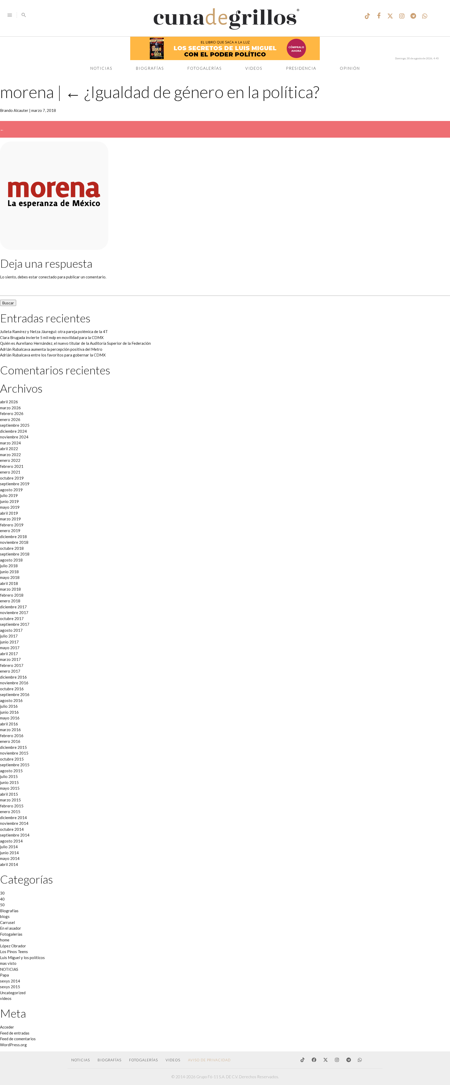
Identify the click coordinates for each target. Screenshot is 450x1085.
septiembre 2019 (14, 483)
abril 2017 (9, 653)
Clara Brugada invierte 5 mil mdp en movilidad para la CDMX (52, 337)
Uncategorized (13, 992)
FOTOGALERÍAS (143, 1060)
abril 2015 (9, 794)
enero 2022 (10, 460)
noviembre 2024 (14, 437)
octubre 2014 (12, 829)
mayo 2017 (10, 647)
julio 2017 (9, 636)
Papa (4, 975)
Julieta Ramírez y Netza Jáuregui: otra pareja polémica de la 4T (54, 331)
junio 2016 (9, 712)
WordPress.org (13, 1044)
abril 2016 (9, 724)
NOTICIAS (9, 969)
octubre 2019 (12, 478)
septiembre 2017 (14, 624)
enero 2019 (10, 530)
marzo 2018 (10, 589)
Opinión (350, 68)
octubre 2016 (12, 688)
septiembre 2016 (14, 694)
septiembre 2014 (14, 835)
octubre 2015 (12, 759)
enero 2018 (10, 600)
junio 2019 (9, 501)
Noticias (101, 68)
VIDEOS (173, 1060)
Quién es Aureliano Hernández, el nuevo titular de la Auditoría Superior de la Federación (75, 343)
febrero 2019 (11, 524)
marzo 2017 (10, 659)
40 (2, 899)
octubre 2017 (12, 618)
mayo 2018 (10, 577)
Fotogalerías (205, 68)
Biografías (150, 68)
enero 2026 (10, 419)
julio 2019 (9, 495)
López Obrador (13, 945)
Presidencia (301, 68)
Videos (253, 68)
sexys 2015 (10, 986)
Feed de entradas (14, 1033)
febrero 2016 (11, 735)
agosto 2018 (11, 560)
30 (2, 893)
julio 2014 (9, 846)
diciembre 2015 (13, 747)
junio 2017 (9, 642)
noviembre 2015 (14, 753)
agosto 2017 (11, 630)
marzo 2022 (10, 454)
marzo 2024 (10, 443)
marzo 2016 (10, 729)
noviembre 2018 (14, 542)
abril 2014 (9, 864)
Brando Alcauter (14, 110)
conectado (48, 277)
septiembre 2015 (14, 764)
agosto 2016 (11, 700)
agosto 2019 (11, 489)
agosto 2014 (11, 841)
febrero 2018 (11, 595)
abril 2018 (9, 583)
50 (2, 904)
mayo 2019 (10, 507)
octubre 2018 (12, 548)
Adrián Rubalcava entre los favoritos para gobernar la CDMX (53, 355)
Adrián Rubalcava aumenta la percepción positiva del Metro (51, 349)
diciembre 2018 (13, 536)
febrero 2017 (11, 665)
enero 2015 (10, 811)
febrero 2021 (11, 466)
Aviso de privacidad (209, 1060)
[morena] (54, 248)
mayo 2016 (10, 718)
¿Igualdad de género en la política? (192, 91)
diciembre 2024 (13, 431)
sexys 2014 (10, 981)
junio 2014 (9, 852)
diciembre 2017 (13, 606)
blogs (5, 916)
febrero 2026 (11, 413)
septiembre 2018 (14, 554)
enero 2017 (10, 671)
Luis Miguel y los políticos (22, 957)
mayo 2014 (10, 858)
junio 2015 (9, 782)
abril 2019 (9, 513)
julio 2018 (9, 565)
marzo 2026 (10, 407)
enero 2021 (10, 472)
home (4, 939)
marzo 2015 (10, 799)
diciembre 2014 (13, 817)
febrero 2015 (11, 805)
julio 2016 (9, 706)
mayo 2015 (10, 788)
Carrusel (7, 922)
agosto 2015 (11, 770)
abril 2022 (9, 448)
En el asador (10, 928)
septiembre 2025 (14, 425)
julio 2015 (9, 776)
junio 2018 (9, 571)
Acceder (7, 1027)
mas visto (8, 963)
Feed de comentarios (18, 1038)
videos (5, 998)
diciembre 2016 (13, 677)
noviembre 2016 (14, 682)
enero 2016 (10, 741)
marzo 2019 (10, 518)
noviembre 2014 (14, 823)
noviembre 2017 (14, 612)
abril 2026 (9, 401)
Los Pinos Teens (14, 951)
